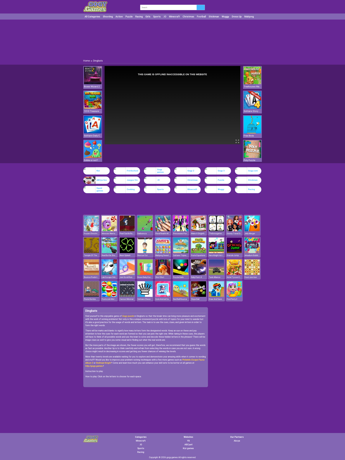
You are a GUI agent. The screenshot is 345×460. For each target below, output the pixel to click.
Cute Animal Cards (163, 299)
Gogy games (160, 170)
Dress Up (237, 16)
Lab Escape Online (110, 277)
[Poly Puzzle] (252, 157)
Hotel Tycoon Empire (236, 277)
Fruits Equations (198, 255)
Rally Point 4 (196, 277)
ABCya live (101, 180)
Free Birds (249, 135)
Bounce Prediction (92, 277)
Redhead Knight (103, 363)
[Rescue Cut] (145, 252)
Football (201, 16)
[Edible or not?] (92, 157)
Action (119, 16)
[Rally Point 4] (198, 274)
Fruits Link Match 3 (110, 299)
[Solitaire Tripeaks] (180, 252)
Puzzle (129, 16)
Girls (147, 16)
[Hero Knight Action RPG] (216, 252)
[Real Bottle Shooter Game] (109, 252)
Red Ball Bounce (180, 299)
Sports (157, 16)
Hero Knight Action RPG (219, 255)
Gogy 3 (221, 171)
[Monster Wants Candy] (109, 230)
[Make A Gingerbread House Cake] (198, 230)
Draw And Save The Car (219, 299)
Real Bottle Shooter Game (113, 255)
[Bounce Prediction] (91, 274)
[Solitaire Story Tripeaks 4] (252, 108)
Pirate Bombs (90, 299)
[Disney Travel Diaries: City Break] (234, 230)
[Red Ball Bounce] (180, 296)
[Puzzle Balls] (180, 274)
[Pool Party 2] (234, 296)
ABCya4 (188, 444)
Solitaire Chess (144, 299)
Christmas (188, 16)
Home (86, 60)
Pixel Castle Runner (128, 233)
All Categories (92, 16)
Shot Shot (159, 277)
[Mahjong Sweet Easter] (162, 252)
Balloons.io (142, 233)
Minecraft (174, 16)
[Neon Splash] (127, 252)
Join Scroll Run (126, 277)
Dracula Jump (233, 255)
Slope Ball (195, 299)
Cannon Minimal (126, 299)
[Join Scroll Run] (127, 274)
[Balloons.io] (145, 230)
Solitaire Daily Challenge (92, 135)
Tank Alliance (214, 277)
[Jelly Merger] (252, 230)
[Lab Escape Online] (109, 274)
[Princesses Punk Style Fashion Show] (180, 230)
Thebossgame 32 (216, 233)
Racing (139, 16)
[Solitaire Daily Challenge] (92, 132)
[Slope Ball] (198, 296)
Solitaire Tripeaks (180, 255)
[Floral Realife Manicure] (162, 230)
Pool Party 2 (232, 299)
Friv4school (132, 171)
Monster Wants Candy (111, 233)
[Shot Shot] (162, 274)
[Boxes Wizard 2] (92, 83)
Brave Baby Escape (145, 277)
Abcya (237, 440)
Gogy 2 (190, 171)
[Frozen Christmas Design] (91, 230)
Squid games (99, 189)
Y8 (188, 440)
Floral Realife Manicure (165, 233)
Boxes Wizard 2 (92, 86)
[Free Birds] (252, 132)
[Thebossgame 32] (216, 230)
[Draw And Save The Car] (216, 296)
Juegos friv (132, 180)
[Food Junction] (252, 274)
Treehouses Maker (252, 86)
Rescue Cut (142, 255)
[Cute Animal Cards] (162, 296)
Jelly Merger (250, 233)
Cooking (131, 189)
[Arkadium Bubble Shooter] (252, 252)
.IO (164, 16)
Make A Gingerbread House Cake (205, 233)
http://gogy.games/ (94, 366)
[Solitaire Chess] (145, 296)
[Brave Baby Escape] (145, 274)
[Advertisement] (172, 39)
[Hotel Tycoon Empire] (234, 274)
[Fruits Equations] (198, 252)
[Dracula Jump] (234, 252)
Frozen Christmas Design (95, 233)
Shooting (108, 16)
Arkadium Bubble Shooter (256, 255)
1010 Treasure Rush (92, 111)
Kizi (98, 171)
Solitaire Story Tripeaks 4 (252, 111)
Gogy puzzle (128, 316)
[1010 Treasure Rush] (92, 108)
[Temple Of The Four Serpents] (91, 252)
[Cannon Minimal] (127, 296)
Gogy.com (253, 171)
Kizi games (188, 448)
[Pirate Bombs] (91, 296)
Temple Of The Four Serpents (97, 255)
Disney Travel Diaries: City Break (240, 233)
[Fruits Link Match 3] (109, 296)
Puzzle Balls (178, 277)
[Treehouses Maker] (252, 83)
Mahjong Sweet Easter (165, 255)
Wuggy (225, 16)
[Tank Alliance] (216, 274)
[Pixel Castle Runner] (127, 230)
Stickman (214, 16)
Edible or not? (91, 160)
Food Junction (251, 277)
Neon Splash (125, 255)
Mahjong (249, 16)
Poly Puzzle (249, 160)
